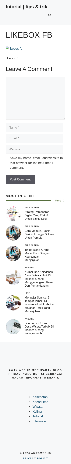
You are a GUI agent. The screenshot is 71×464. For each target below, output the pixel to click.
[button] (49, 15)
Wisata (37, 406)
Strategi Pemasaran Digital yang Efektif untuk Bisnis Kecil (37, 215)
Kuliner (37, 411)
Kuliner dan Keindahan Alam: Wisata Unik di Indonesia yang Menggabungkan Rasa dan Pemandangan (39, 278)
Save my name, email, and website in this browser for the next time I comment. (36, 162)
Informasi (39, 421)
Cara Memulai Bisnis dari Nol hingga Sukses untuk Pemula (39, 234)
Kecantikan (40, 402)
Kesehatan (40, 397)
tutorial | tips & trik (26, 6)
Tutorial (38, 416)
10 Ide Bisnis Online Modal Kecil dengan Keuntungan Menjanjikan (37, 255)
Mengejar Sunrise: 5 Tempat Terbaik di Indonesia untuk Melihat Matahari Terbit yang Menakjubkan (39, 304)
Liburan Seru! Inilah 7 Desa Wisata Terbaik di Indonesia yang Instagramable (39, 328)
